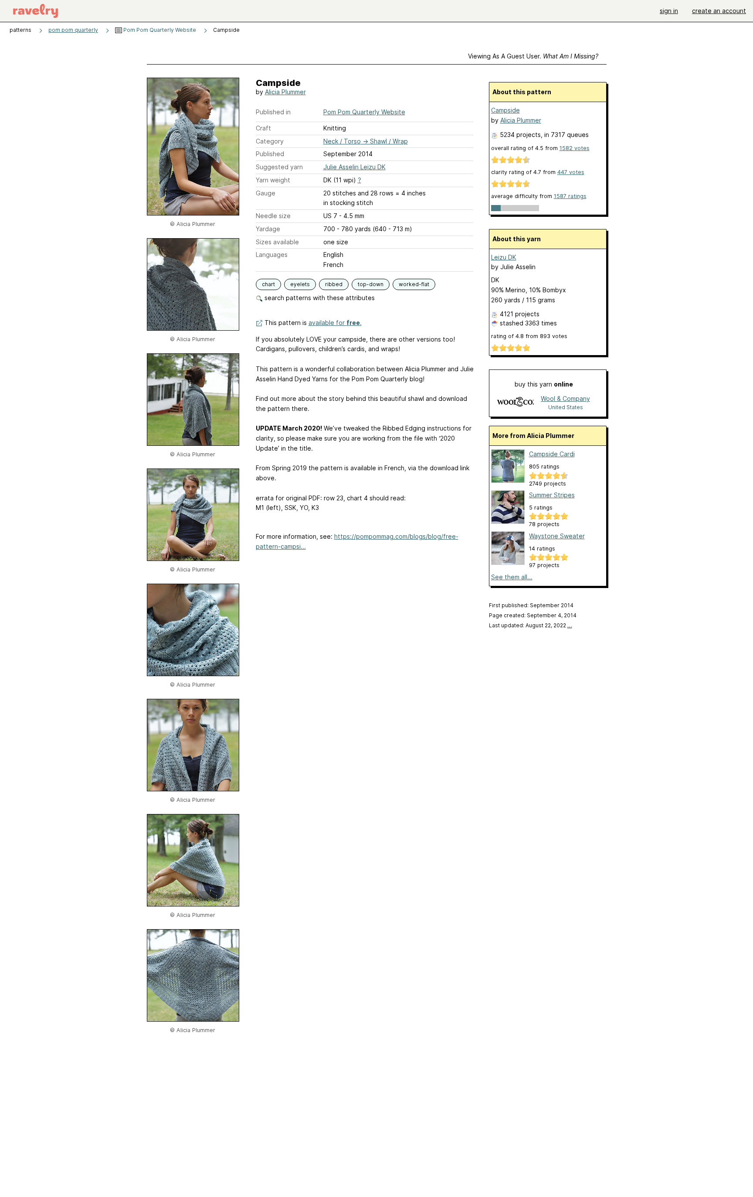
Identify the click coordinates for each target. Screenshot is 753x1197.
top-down (370, 284)
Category (270, 141)
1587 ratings (570, 196)
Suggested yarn (279, 167)
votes (575, 148)
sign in (669, 10)
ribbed (334, 284)
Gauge (265, 193)
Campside (505, 110)
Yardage (268, 229)
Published (270, 153)
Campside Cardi (552, 454)
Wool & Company (565, 398)
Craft (263, 128)
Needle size (273, 215)
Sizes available (277, 242)
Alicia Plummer (285, 92)
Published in (273, 112)
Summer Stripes (552, 495)
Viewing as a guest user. (533, 56)
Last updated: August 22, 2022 (530, 625)
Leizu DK (503, 257)
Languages (272, 254)
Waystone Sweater (557, 536)
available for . (335, 322)
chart (268, 284)
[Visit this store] (515, 402)
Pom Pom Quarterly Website (159, 30)
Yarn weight (273, 180)
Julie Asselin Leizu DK (354, 167)
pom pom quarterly (73, 30)
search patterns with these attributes (319, 297)
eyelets (300, 284)
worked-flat (414, 284)
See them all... (512, 577)
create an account (719, 10)
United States (565, 407)
